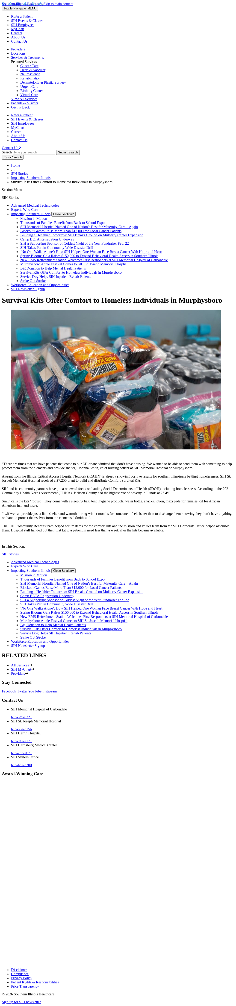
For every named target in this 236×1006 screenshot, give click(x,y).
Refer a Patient (21, 16)
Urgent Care (29, 86)
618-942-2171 (21, 741)
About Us (18, 37)
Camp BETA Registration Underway (47, 239)
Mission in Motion (33, 218)
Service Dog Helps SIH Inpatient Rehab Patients (55, 277)
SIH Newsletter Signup (28, 289)
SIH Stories (19, 174)
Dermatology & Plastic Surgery (43, 82)
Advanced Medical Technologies (35, 205)
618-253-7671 (21, 753)
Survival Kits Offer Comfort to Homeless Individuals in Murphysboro (71, 272)
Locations (18, 53)
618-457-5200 (21, 765)
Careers (16, 33)
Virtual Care (29, 95)
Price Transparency (25, 986)
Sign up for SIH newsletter (21, 1002)
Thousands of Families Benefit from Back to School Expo (62, 223)
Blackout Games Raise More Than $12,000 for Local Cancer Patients (70, 231)
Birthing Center (31, 91)
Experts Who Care (24, 209)
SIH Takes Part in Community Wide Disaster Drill (56, 247)
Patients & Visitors (24, 103)
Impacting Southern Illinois (30, 178)
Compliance (20, 974)
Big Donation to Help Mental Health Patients (53, 268)
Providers (18, 49)
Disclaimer (19, 970)
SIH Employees (22, 25)
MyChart (17, 29)
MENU (20, 8)
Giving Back (20, 107)
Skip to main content (58, 4)
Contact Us (19, 41)
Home (15, 165)
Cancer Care (29, 66)
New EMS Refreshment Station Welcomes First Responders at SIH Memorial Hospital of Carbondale (94, 260)
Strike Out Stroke (33, 281)
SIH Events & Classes (27, 21)
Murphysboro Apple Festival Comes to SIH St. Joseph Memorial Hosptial (73, 264)
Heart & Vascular (32, 70)
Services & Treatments (27, 57)
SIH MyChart (21, 669)
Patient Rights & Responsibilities (35, 982)
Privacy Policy (21, 978)
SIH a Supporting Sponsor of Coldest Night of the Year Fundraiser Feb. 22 (74, 243)
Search (7, 152)
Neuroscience (30, 74)
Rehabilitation (30, 78)
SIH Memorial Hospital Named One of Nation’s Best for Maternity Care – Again (79, 227)
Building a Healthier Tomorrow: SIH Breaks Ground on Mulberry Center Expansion (81, 235)
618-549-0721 (21, 717)
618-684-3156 (21, 729)
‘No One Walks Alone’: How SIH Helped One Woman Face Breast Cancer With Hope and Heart (91, 252)
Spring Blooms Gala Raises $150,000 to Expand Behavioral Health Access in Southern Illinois (89, 256)
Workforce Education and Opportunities (40, 285)
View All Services (24, 99)
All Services (20, 665)
